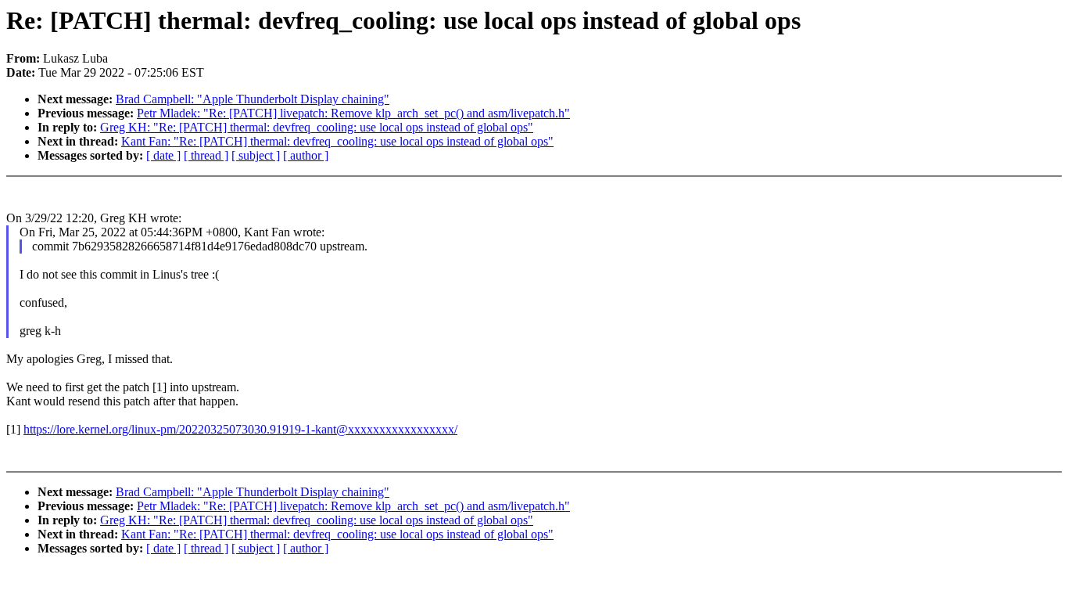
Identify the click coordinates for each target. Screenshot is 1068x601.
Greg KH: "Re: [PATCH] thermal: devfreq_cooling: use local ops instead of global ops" (316, 127)
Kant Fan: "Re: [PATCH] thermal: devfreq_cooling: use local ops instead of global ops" (337, 141)
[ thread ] (206, 155)
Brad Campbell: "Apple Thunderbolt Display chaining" (252, 99)
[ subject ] (255, 155)
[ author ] (305, 155)
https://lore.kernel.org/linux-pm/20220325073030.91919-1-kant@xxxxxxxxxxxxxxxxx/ (240, 429)
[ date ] (163, 155)
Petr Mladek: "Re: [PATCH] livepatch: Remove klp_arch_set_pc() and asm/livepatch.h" (353, 113)
